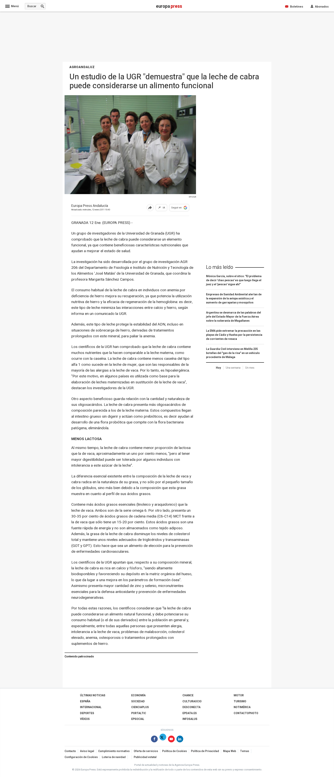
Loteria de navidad (114, 757)
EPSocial (137, 719)
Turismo (240, 701)
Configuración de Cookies (81, 757)
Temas (244, 751)
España (85, 701)
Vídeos (85, 719)
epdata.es (189, 713)
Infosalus (189, 719)
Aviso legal (87, 751)
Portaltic (138, 713)
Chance (187, 695)
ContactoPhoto (246, 713)
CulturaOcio (192, 701)
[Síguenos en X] (163, 739)
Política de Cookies (174, 751)
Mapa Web (229, 751)
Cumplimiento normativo (114, 751)
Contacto (70, 751)
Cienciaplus (140, 707)
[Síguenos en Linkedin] (180, 739)
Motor (239, 695)
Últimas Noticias (92, 695)
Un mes (249, 368)
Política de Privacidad (205, 751)
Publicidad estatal (145, 757)
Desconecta (191, 707)
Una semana (233, 368)
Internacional (90, 707)
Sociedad (138, 701)
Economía (138, 695)
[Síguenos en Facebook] (154, 739)
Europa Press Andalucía (89, 206)
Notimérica (242, 707)
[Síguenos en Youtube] (171, 739)
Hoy (218, 368)
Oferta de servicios (146, 751)
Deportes (87, 713)
